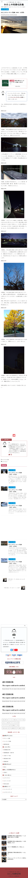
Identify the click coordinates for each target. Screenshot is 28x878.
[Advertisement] (14, 49)
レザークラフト (6, 725)
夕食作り (5, 772)
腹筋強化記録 (6, 744)
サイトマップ (11, 869)
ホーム (6, 869)
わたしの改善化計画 (14, 874)
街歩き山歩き (6, 728)
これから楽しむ (7, 775)
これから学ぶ (7, 747)
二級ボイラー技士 (7, 755)
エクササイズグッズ (8, 792)
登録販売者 (6, 761)
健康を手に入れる (8, 735)
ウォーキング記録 (5, 459)
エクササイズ (21, 719)
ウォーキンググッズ (8, 789)
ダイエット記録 (7, 738)
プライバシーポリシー (19, 869)
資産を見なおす (7, 764)
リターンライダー (15, 722)
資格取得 (13, 728)
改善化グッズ (15, 725)
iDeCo (5, 766)
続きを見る (17, 86)
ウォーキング (4, 461)
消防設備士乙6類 (7, 758)
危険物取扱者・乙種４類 (9, 752)
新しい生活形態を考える (9, 769)
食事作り (21, 728)
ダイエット (5, 722)
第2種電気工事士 (7, 749)
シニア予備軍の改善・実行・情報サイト (14, 871)
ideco (4, 719)
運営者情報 (6, 646)
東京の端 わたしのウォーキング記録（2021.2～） (17, 82)
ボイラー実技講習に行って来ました (16, 846)
